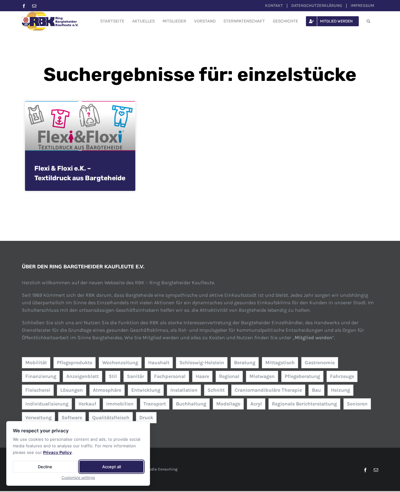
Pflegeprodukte (74, 362)
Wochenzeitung (120, 362)
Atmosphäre (107, 390)
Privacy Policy (57, 452)
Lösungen (71, 390)
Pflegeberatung (302, 376)
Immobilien (119, 404)
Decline (45, 466)
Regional (229, 376)
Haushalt (158, 362)
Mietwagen (262, 376)
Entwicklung (145, 390)
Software (72, 417)
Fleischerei (37, 390)
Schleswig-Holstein (201, 362)
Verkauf (87, 404)
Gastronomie (320, 362)
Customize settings (78, 477)
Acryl (256, 404)
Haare (202, 376)
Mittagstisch (280, 362)
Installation (184, 390)
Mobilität (36, 362)
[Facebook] (24, 6)
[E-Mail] (34, 6)
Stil (113, 376)
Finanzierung (40, 376)
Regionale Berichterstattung (304, 404)
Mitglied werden (313, 337)
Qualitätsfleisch (110, 417)
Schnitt (216, 390)
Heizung (340, 390)
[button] (368, 21)
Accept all (111, 466)
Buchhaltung (191, 404)
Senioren (357, 404)
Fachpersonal (170, 376)
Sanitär (135, 376)
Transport (154, 404)
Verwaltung (38, 417)
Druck (146, 417)
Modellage (228, 404)
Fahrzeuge (342, 376)
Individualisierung (46, 404)
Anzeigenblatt (82, 376)
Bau (316, 390)
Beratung (244, 362)
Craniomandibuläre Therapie (268, 390)
